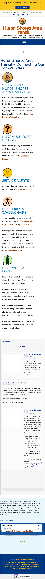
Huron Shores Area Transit (22, 30)
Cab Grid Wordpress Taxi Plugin (22, 531)
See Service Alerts (21, 189)
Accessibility (33, 562)
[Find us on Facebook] (18, 15)
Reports (24, 568)
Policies (29, 568)
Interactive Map (24, 566)
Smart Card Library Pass (12, 566)
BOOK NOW (22, 8)
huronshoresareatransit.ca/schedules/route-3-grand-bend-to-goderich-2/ (33, 465)
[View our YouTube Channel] (22, 15)
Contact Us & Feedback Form (15, 564)
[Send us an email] (13, 15)
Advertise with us (35, 566)
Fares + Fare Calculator (31, 564)
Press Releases (17, 568)
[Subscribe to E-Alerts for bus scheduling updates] (27, 15)
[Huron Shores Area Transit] (22, 22)
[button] (22, 42)
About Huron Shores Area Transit (18, 562)
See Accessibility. (15, 250)
